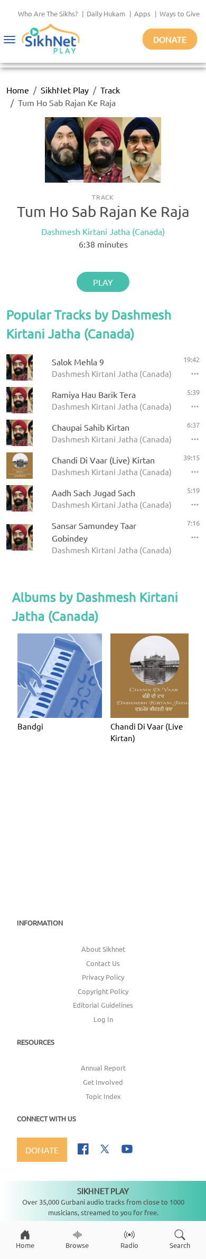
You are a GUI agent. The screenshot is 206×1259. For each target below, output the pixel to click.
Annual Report (103, 1067)
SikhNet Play (65, 89)
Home (17, 89)
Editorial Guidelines (103, 1004)
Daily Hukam (106, 13)
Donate (169, 39)
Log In (103, 1019)
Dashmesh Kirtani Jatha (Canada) (103, 231)
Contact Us (103, 963)
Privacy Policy (103, 976)
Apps (142, 13)
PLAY (103, 282)
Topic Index (103, 1096)
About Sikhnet (103, 948)
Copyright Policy (103, 991)
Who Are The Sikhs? (48, 13)
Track (110, 89)
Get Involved (103, 1081)
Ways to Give (180, 13)
